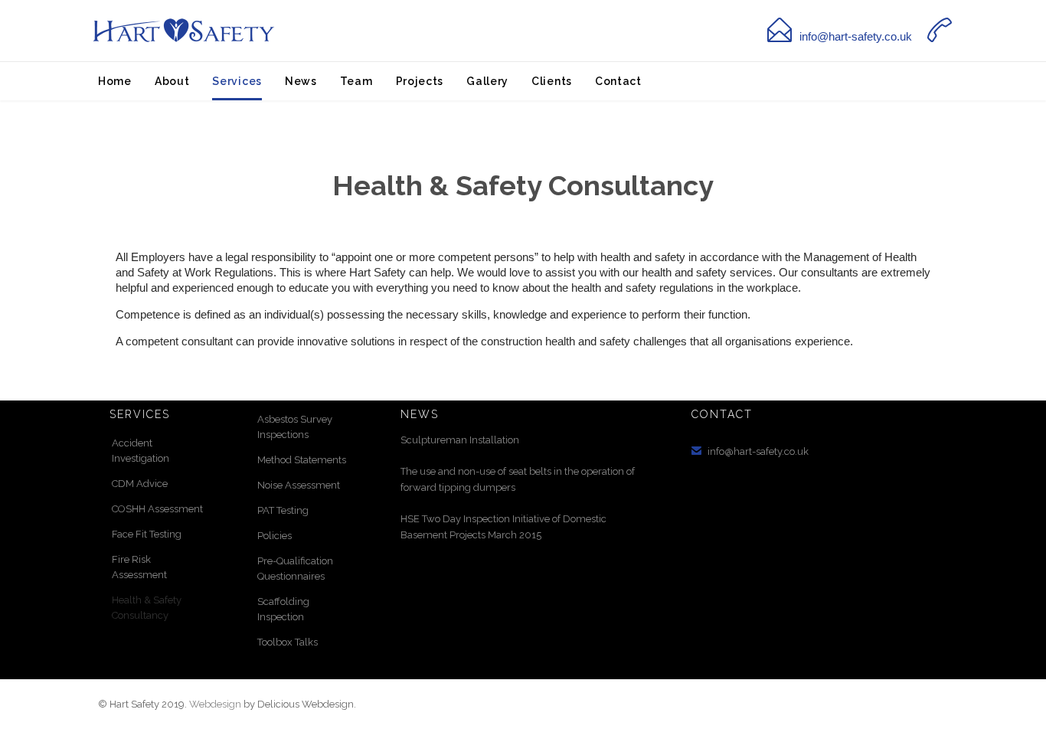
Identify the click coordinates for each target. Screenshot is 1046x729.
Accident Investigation (140, 450)
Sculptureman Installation (459, 440)
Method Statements (301, 460)
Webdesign (215, 704)
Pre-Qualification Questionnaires (295, 568)
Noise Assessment (298, 485)
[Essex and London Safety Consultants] (182, 31)
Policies (274, 535)
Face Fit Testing (146, 534)
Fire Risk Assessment (139, 567)
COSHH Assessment (157, 509)
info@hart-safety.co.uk (855, 36)
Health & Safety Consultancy (146, 607)
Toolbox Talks (287, 642)
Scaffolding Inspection (283, 609)
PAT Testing (283, 510)
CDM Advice (140, 483)
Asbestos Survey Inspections (294, 427)
